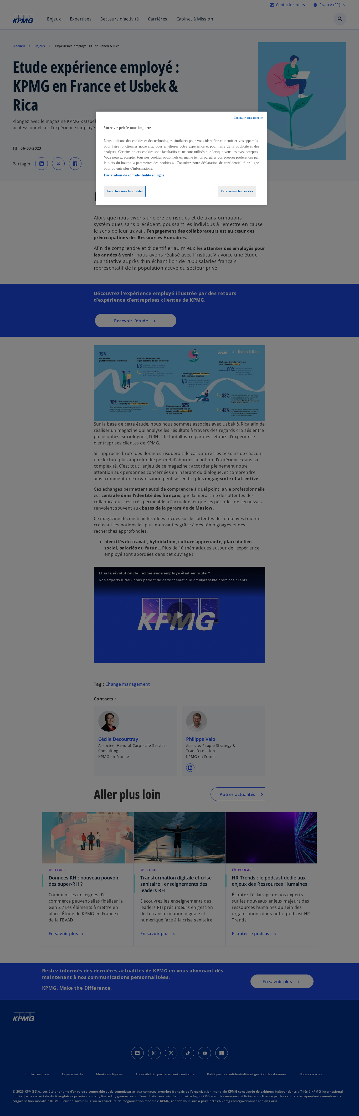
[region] (181, 158)
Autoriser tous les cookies (125, 191)
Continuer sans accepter (248, 117)
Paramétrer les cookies (237, 191)
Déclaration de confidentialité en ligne (134, 175)
